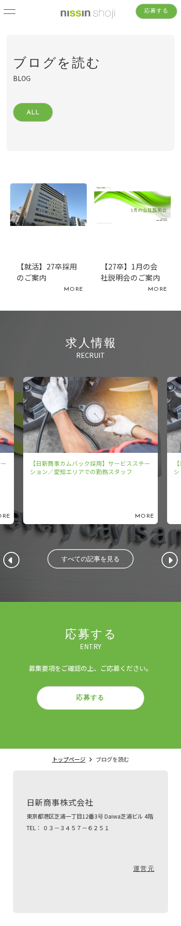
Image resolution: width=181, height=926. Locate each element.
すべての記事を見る (90, 559)
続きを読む (48, 240)
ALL (32, 112)
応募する (156, 11)
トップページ (68, 759)
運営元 (144, 869)
